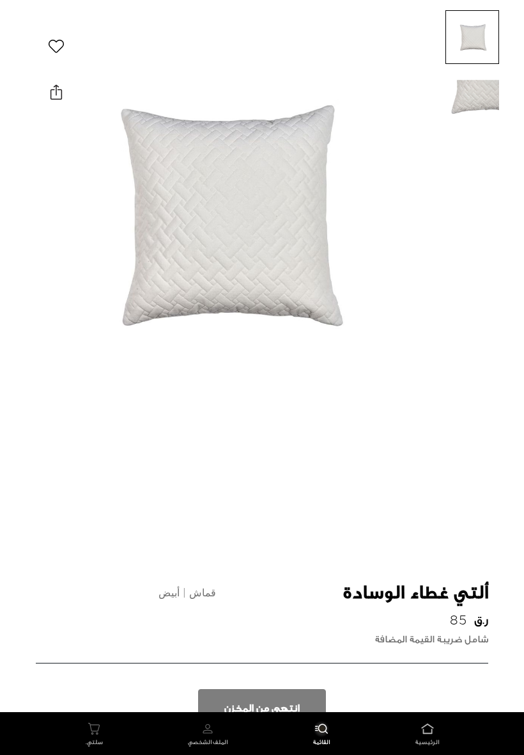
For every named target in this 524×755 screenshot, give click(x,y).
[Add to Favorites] (56, 46)
